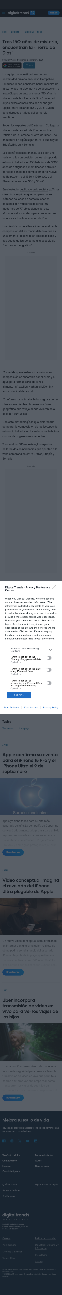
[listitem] (31, 649)
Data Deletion (11, 707)
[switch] (48, 658)
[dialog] (31, 647)
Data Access (31, 707)
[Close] (55, 587)
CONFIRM (19, 695)
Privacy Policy (50, 707)
